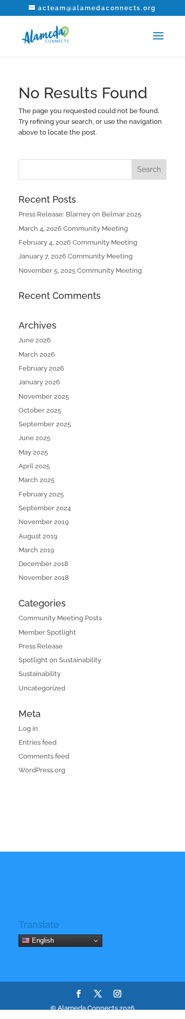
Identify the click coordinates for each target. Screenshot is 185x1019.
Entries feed (37, 742)
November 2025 (43, 396)
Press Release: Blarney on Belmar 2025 (79, 214)
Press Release (40, 646)
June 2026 (34, 340)
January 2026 (39, 382)
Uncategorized (41, 688)
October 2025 (39, 410)
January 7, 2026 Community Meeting (75, 256)
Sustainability (39, 674)
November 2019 (43, 522)
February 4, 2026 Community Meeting (77, 242)
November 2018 (43, 577)
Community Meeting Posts (60, 618)
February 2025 (41, 494)
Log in (28, 728)
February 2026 (41, 368)
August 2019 (38, 536)
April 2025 (34, 466)
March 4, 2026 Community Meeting (73, 228)
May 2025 (33, 452)
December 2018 (43, 564)
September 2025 (44, 424)
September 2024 (44, 508)
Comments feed (43, 756)
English (42, 940)
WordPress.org (41, 770)
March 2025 (36, 480)
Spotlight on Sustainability (59, 660)
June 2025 (34, 438)
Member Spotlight (47, 632)
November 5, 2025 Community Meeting (80, 270)
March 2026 (36, 354)
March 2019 (36, 550)
